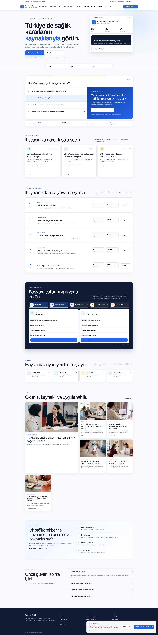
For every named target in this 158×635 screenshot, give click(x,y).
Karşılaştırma (55, 6)
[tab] (56, 91)
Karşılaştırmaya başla (54, 52)
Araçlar (93, 6)
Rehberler (43, 6)
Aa (118, 6)
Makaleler (86, 6)
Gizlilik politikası (115, 619)
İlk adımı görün (102, 109)
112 (129, 1)
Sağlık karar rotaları (64, 619)
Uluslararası (100, 6)
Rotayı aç (125, 204)
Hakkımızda (121, 1)
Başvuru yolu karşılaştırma (92, 616)
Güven (79, 6)
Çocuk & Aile (68, 6)
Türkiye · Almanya (64, 621)
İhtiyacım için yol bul (34, 52)
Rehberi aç (42, 174)
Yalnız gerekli (127, 627)
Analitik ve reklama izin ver (144, 627)
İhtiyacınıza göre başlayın (111, 48)
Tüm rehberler (128, 398)
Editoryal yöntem (112, 1)
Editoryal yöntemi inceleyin (38, 548)
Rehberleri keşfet (130, 6)
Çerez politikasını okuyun (94, 630)
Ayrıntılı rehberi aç (53, 339)
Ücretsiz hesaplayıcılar (91, 619)
